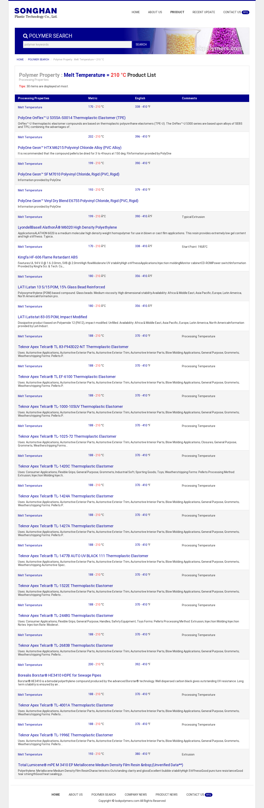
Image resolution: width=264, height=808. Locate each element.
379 (138, 189)
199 (91, 163)
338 (138, 106)
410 (145, 106)
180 (91, 276)
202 (91, 136)
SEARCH (141, 44)
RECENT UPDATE (204, 12)
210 (98, 106)
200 (91, 664)
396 (138, 136)
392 (138, 664)
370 (138, 335)
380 (138, 753)
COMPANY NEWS (136, 794)
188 (91, 335)
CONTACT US (235, 12)
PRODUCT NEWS (167, 794)
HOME (136, 12)
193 (91, 189)
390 (138, 163)
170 (91, 106)
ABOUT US (155, 12)
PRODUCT (177, 12)
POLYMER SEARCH (38, 59)
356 (138, 276)
